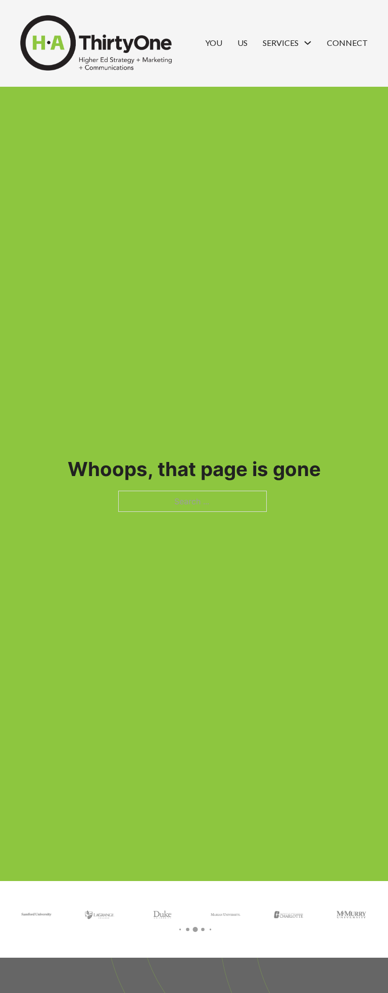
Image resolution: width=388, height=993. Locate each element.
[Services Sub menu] (308, 43)
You (213, 42)
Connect (347, 42)
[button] (180, 929)
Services (281, 42)
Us (242, 42)
